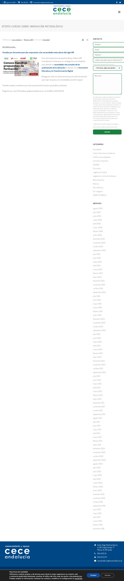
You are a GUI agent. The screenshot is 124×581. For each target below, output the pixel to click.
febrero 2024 (98, 311)
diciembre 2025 (99, 239)
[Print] (83, 39)
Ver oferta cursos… (9, 47)
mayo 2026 (97, 220)
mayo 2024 (97, 304)
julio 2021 (96, 422)
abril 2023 (97, 346)
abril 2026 (97, 224)
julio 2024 (96, 296)
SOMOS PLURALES (99, 195)
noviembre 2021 (99, 406)
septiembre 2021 (99, 414)
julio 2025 (96, 254)
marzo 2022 (97, 391)
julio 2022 (96, 376)
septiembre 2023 (99, 330)
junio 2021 (97, 426)
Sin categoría (98, 191)
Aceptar (93, 575)
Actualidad (46, 40)
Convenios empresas (100, 161)
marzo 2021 (97, 437)
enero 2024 (97, 315)
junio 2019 (97, 509)
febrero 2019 (97, 525)
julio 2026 (97, 212)
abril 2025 (97, 265)
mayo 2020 (97, 475)
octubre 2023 (98, 326)
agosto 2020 (98, 464)
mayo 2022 (97, 384)
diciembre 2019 (98, 494)
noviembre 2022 (99, 365)
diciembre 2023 (99, 319)
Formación (97, 168)
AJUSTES (78, 579)
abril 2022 (97, 387)
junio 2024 (97, 300)
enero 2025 (97, 277)
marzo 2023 (97, 349)
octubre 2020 (98, 456)
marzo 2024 (97, 307)
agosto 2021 (97, 418)
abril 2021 (96, 433)
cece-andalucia (17, 40)
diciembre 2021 (98, 403)
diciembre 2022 (99, 361)
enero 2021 (97, 445)
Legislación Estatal (100, 172)
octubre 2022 (98, 368)
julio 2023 (96, 334)
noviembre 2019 (99, 498)
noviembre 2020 (99, 452)
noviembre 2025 (99, 243)
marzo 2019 (97, 521)
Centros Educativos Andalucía (104, 153)
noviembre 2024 (99, 285)
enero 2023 (97, 357)
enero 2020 (97, 490)
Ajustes (107, 575)
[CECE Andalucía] (62, 9)
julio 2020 (97, 467)
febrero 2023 (98, 353)
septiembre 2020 (99, 460)
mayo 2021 (97, 429)
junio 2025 (97, 258)
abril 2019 (96, 517)
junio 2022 (97, 380)
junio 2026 (97, 216)
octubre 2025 (98, 246)
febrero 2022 (98, 395)
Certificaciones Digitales (101, 157)
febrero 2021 (97, 441)
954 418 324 (24, 2)
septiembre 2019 (99, 506)
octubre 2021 (98, 410)
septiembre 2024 (99, 292)
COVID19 (96, 165)
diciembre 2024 (99, 281)
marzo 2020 (97, 483)
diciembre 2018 (98, 528)
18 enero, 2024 (28, 40)
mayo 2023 (97, 342)
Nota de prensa (98, 180)
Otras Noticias (98, 187)
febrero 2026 (98, 231)
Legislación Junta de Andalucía (104, 176)
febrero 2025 (98, 273)
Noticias (96, 184)
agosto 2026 (98, 208)
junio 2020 (97, 471)
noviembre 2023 (99, 323)
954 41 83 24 (101, 553)
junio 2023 (97, 338)
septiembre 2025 (99, 250)
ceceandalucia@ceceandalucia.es (43, 2)
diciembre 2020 (99, 448)
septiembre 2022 (99, 372)
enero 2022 (97, 399)
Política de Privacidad (103, 120)
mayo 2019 (97, 513)
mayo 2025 (97, 262)
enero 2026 (97, 235)
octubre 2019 (98, 502)
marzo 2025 (97, 269)
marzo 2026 (97, 227)
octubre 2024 (98, 288)
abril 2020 (97, 479)
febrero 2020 (98, 487)
